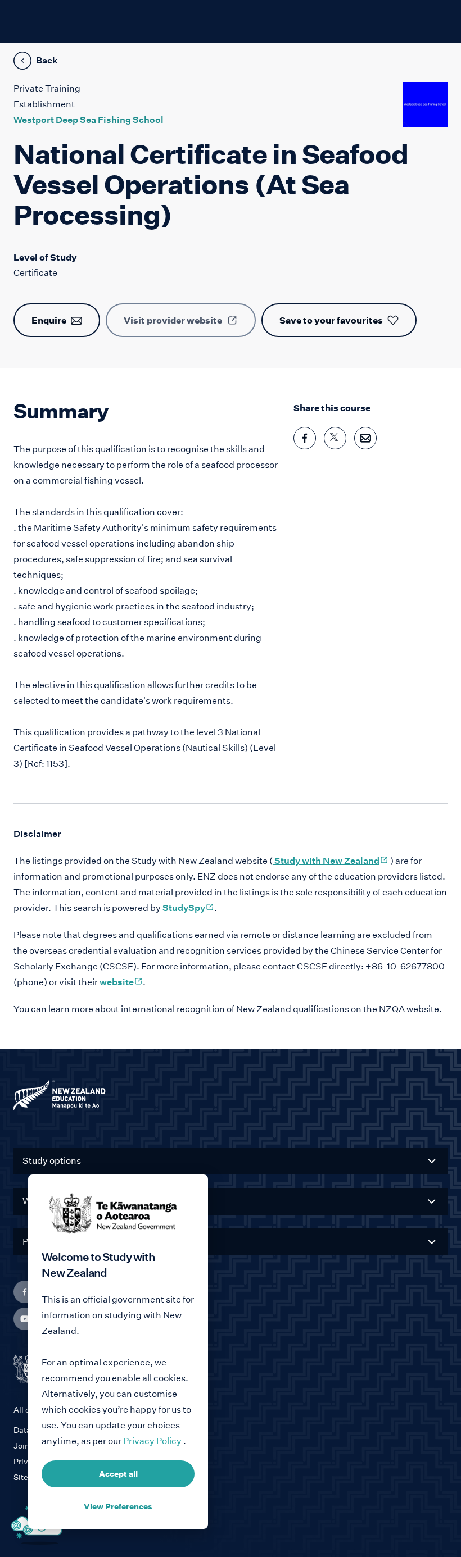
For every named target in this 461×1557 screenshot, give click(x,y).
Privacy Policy (153, 1441)
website (121, 982)
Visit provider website (173, 320)
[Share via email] (365, 438)
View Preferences (118, 1506)
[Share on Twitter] (335, 438)
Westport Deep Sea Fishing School (88, 120)
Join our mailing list (49, 1446)
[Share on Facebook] (304, 438)
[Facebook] (24, 1292)
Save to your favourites (331, 320)
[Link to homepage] (230, 1098)
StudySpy (188, 908)
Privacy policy (39, 1461)
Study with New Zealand (330, 860)
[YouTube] (24, 1319)
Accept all (118, 1474)
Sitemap (29, 1477)
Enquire (48, 320)
